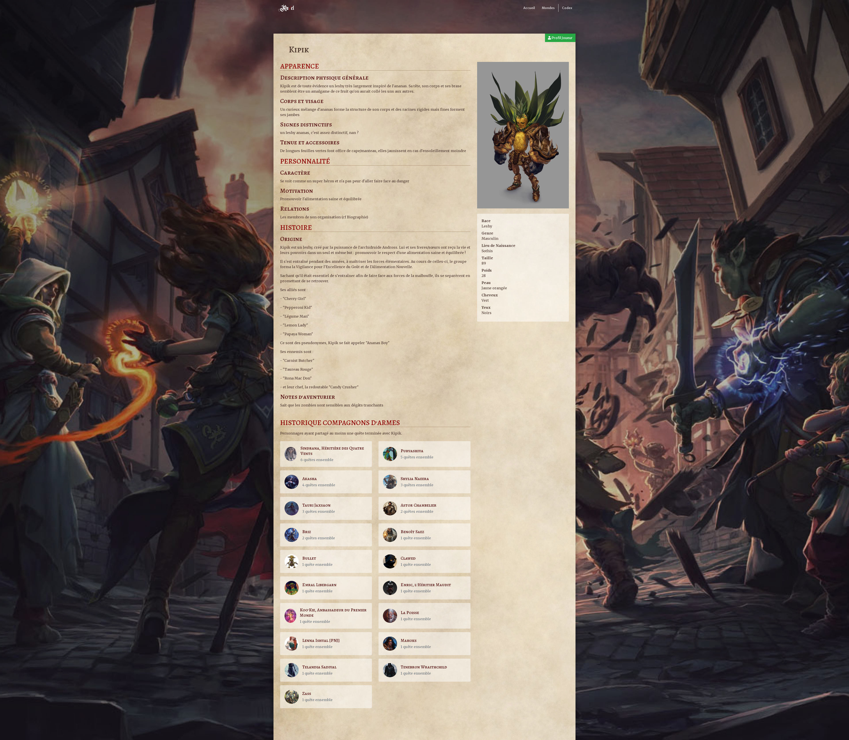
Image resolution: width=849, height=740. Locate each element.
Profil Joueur (562, 38)
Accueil (529, 8)
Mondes (548, 8)
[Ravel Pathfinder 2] (287, 8)
